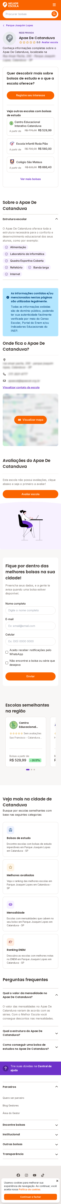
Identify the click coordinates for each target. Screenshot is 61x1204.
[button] (30, 1068)
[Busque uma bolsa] (54, 14)
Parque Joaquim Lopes (19, 25)
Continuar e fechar (30, 1196)
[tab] (27, 769)
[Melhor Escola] (11, 4)
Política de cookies (29, 1189)
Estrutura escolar (15, 219)
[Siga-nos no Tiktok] (42, 1175)
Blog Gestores (11, 1105)
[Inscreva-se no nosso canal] (34, 1175)
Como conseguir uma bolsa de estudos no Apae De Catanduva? (26, 1047)
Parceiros (9, 1087)
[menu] (54, 5)
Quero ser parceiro (13, 1097)
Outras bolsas (12, 1144)
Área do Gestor (11, 1113)
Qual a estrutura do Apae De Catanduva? (22, 1033)
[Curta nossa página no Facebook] (18, 1175)
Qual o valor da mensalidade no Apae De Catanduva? (25, 995)
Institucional (11, 1134)
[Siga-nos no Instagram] (26, 1175)
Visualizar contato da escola (21, 387)
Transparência (13, 1154)
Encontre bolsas (14, 1125)
